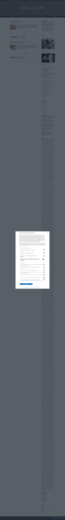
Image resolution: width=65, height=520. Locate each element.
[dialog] (32, 260)
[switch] (43, 250)
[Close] (48, 233)
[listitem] (32, 248)
